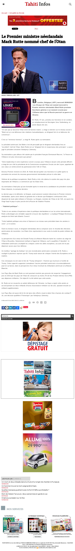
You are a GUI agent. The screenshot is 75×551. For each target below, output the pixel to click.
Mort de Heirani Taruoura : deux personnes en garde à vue (24, 494)
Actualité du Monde (16, 13)
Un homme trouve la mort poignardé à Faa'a (19, 486)
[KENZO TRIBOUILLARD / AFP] (37, 46)
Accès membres (24, 547)
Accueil (4, 13)
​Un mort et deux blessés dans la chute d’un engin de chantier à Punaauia (30, 482)
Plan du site (32, 547)
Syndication (42, 547)
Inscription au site (51, 547)
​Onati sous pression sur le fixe (13, 498)
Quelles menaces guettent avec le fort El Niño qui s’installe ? (25, 490)
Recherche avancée (7, 318)
